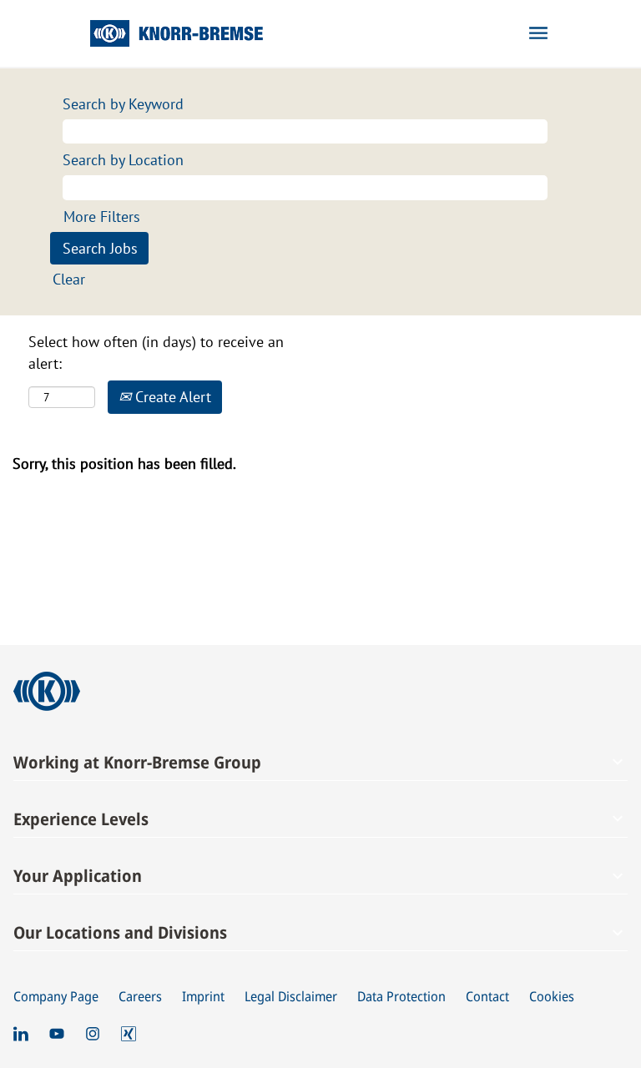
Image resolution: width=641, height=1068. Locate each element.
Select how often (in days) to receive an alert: (156, 352)
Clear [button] (69, 279)
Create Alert (171, 396)
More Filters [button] (101, 216)
